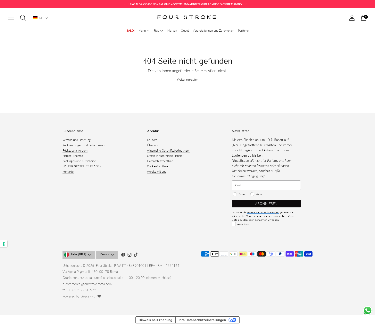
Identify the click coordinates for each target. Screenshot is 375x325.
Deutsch (104, 254)
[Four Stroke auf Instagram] (129, 255)
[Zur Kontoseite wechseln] (351, 17)
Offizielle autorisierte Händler (165, 155)
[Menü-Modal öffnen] (11, 17)
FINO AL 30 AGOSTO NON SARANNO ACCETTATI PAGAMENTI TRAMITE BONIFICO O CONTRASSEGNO (185, 4)
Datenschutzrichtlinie (160, 161)
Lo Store (152, 140)
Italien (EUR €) (78, 254)
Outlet (185, 30)
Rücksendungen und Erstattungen (83, 145)
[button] (40, 17)
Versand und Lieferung (76, 140)
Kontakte (68, 171)
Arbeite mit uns (156, 171)
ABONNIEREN (266, 203)
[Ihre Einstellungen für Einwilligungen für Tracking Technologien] (3, 243)
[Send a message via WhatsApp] (367, 310)
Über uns (152, 145)
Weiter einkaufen (187, 79)
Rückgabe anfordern (75, 150)
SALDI (131, 30)
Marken (172, 30)
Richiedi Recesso (72, 155)
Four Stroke (104, 265)
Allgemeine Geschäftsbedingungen (168, 150)
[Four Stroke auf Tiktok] (135, 255)
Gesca (84, 296)
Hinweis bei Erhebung (155, 320)
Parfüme (243, 30)
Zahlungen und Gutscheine (79, 161)
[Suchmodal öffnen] (23, 17)
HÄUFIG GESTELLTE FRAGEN (82, 166)
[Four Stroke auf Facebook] (123, 255)
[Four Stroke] (187, 18)
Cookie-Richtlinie (157, 166)
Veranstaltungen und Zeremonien (213, 30)
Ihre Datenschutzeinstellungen (202, 320)
